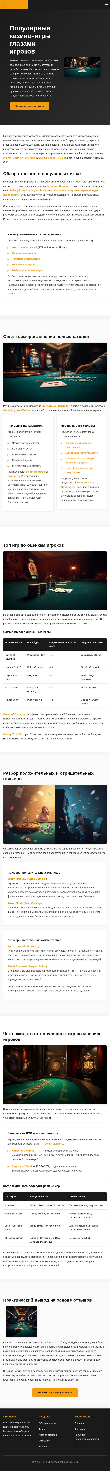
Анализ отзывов (48, 1434)
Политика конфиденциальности (86, 1437)
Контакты (79, 1429)
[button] (106, 4)
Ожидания (44, 1440)
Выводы (43, 1446)
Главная (79, 1423)
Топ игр (43, 1429)
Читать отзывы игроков (29, 106)
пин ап (32, 210)
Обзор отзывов (47, 1423)
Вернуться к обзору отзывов (55, 1392)
